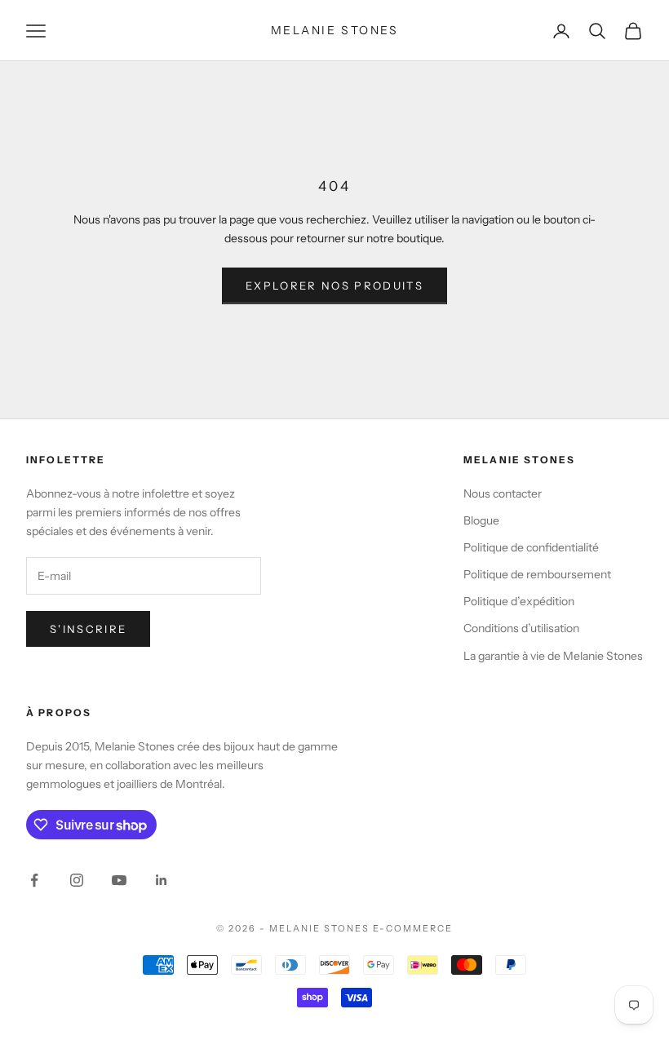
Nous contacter (502, 493)
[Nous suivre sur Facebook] (34, 880)
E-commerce (413, 928)
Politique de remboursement (537, 574)
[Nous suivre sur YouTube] (119, 880)
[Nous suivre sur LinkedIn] (161, 880)
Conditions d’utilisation (521, 628)
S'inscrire (88, 628)
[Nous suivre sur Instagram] (77, 880)
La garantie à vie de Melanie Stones (553, 655)
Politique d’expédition (518, 601)
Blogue (481, 520)
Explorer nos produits (334, 285)
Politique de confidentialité (531, 547)
